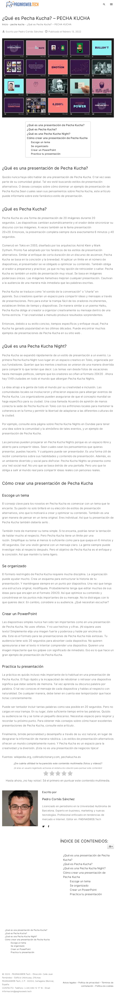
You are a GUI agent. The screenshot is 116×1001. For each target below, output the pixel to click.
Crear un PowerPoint (43, 149)
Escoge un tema (40, 142)
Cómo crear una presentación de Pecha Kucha (57, 138)
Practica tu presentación (46, 153)
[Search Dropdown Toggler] (104, 4)
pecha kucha (17, 24)
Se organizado (39, 146)
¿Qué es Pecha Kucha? (42, 129)
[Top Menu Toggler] (111, 4)
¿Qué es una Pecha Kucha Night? (48, 133)
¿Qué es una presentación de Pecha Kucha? (55, 125)
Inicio (5, 24)
